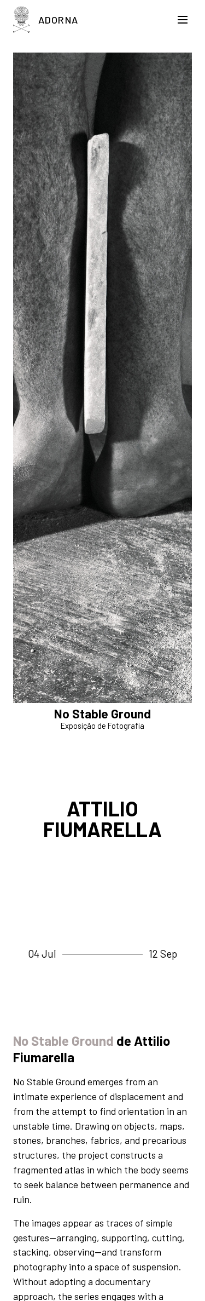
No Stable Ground (63, 1041)
